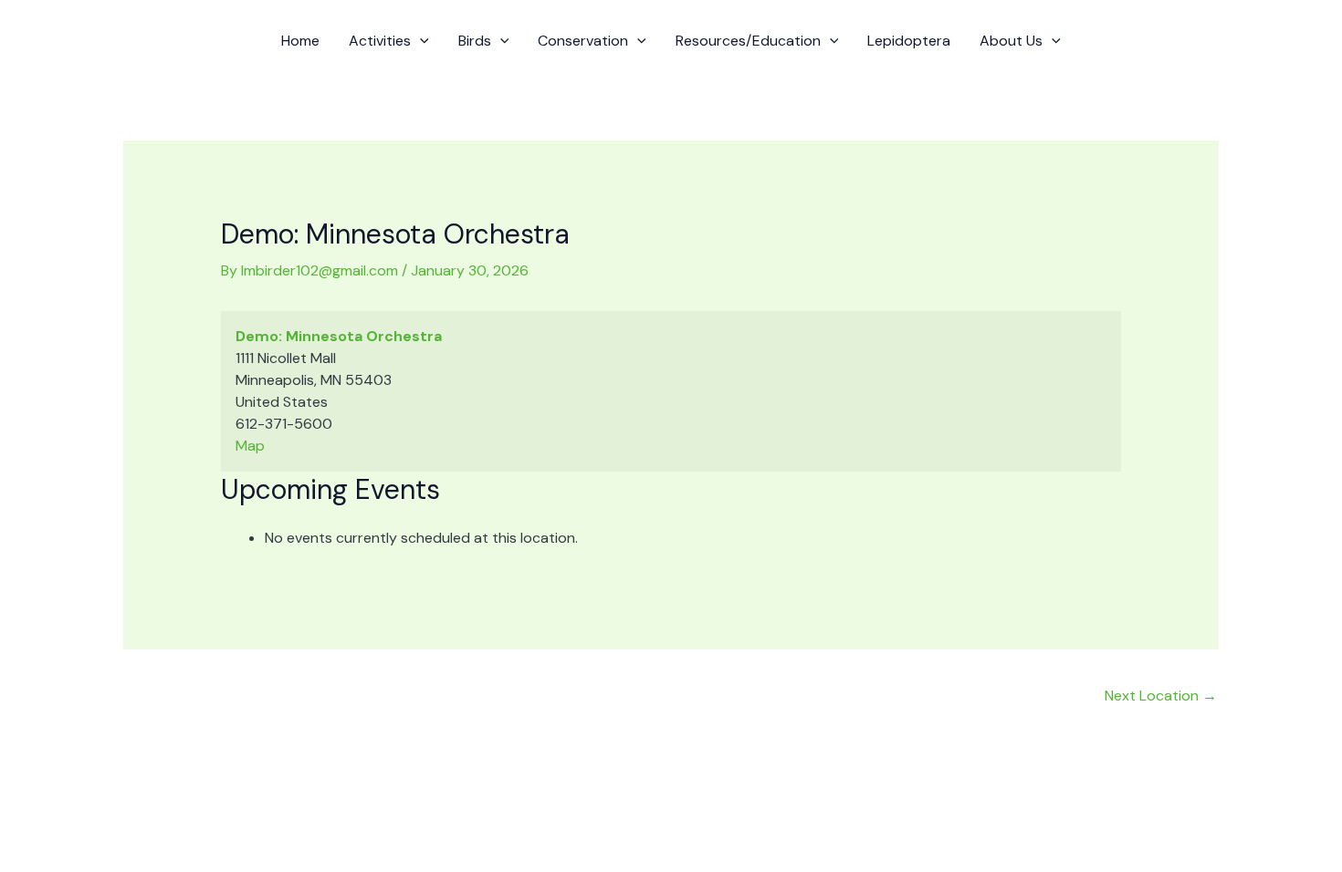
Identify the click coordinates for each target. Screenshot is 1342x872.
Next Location (1161, 695)
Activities (380, 40)
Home (300, 40)
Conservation (583, 40)
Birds (474, 40)
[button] (420, 41)
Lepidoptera (908, 40)
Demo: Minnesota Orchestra (339, 336)
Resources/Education (748, 40)
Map (250, 445)
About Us (1011, 40)
